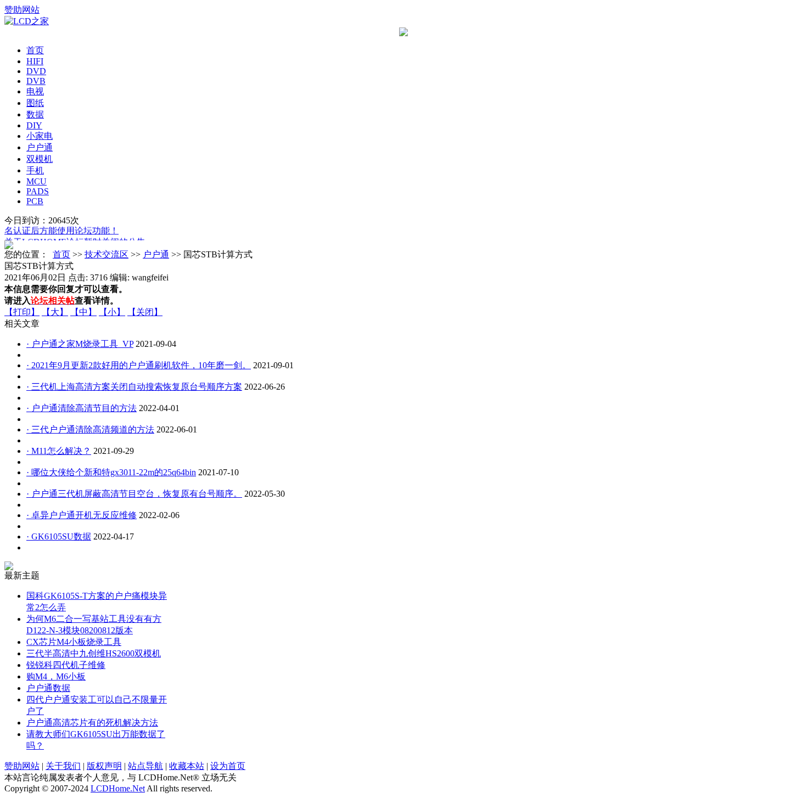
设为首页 (227, 766)
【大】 (55, 312)
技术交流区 (106, 254)
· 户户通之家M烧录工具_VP (79, 344)
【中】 (83, 312)
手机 (35, 170)
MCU (36, 181)
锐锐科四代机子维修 (65, 665)
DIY (34, 125)
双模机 (39, 159)
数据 (35, 114)
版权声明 (104, 766)
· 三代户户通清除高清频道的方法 (90, 429)
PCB (34, 201)
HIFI (34, 61)
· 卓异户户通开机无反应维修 (81, 515)
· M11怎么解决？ (58, 451)
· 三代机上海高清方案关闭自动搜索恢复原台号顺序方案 (134, 386)
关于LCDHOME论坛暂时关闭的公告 (74, 240)
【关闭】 (144, 312)
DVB (36, 81)
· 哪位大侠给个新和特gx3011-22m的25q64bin (111, 472)
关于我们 (63, 766)
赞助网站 (22, 9)
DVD (36, 71)
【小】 (112, 312)
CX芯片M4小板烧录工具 (73, 642)
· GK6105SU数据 (58, 536)
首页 (35, 50)
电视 (35, 91)
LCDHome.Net (118, 788)
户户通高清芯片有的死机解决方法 (92, 722)
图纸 (35, 103)
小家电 (39, 136)
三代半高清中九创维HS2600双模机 (93, 653)
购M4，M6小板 (56, 676)
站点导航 (145, 766)
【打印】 (22, 312)
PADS (37, 191)
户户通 (39, 147)
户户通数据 (48, 688)
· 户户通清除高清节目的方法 (81, 408)
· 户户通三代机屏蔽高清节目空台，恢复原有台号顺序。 (134, 493)
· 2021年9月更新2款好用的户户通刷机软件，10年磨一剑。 (138, 365)
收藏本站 (186, 766)
